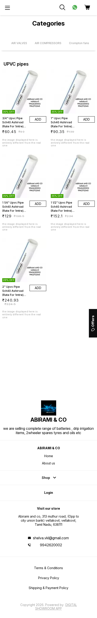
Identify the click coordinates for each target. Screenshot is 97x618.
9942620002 (51, 545)
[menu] (7, 7)
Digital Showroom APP (56, 606)
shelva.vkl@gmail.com (51, 538)
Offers (93, 321)
